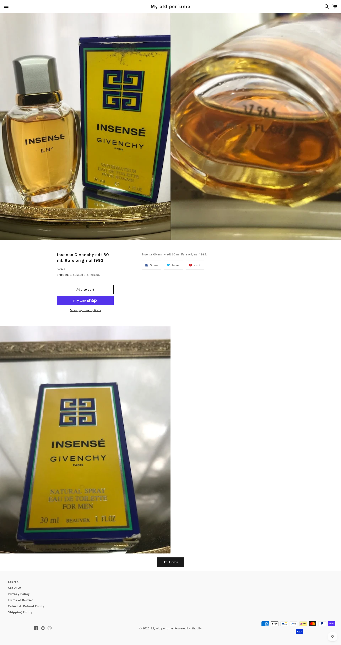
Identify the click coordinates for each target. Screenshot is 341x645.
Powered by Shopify (188, 628)
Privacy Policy (19, 594)
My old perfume (170, 6)
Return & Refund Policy (26, 606)
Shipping (63, 275)
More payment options (85, 310)
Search (13, 581)
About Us (15, 588)
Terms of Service (21, 600)
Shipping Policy (20, 612)
